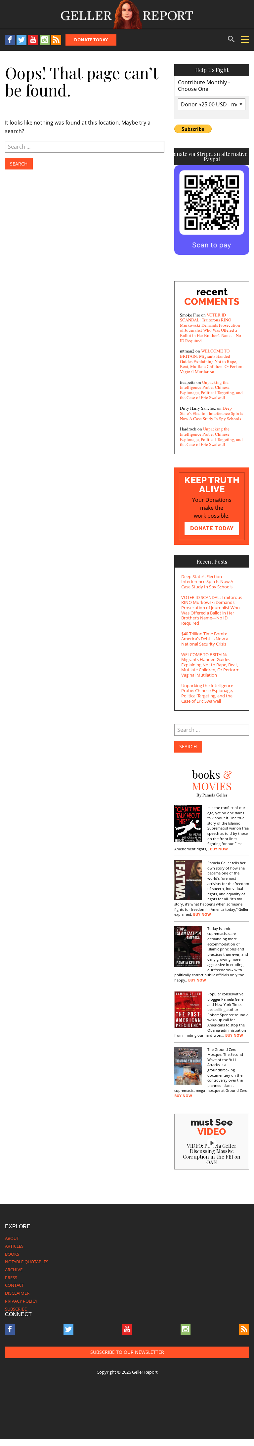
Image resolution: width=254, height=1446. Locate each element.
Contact (14, 1285)
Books (12, 1254)
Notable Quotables (26, 1262)
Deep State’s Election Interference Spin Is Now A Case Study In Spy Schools (211, 413)
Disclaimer (17, 1293)
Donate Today (91, 40)
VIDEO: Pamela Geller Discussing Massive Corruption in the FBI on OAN (211, 1154)
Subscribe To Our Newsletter (127, 1352)
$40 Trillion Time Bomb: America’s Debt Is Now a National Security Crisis (204, 639)
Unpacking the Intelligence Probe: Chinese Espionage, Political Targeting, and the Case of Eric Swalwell (211, 390)
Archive (13, 1270)
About (12, 1238)
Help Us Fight (212, 69)
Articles (14, 1246)
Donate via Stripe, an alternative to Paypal (212, 156)
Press (11, 1277)
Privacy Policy (21, 1301)
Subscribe (16, 1309)
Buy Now (219, 849)
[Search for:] (84, 147)
